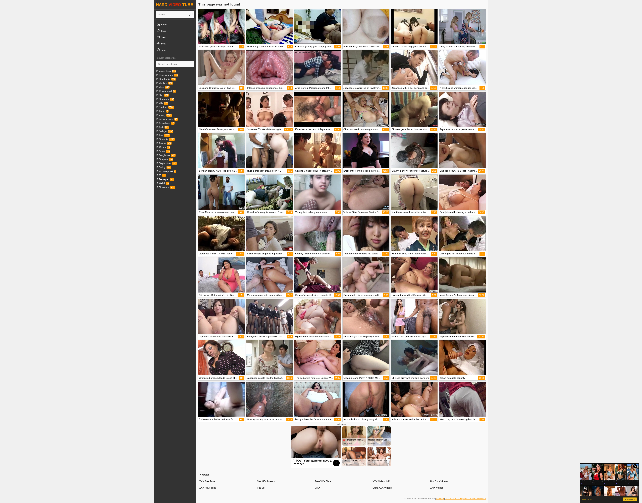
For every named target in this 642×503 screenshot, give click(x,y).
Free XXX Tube (323, 481)
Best (163, 43)
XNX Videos (437, 487)
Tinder (163, 111)
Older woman (168, 75)
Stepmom (166, 99)
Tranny (164, 143)
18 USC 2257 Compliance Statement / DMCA (465, 498)
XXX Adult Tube (207, 487)
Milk (163, 103)
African (164, 147)
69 (161, 175)
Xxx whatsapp (167, 119)
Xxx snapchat (167, 171)
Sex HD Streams (266, 481)
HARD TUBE (174, 4)
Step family (166, 79)
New (163, 37)
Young (165, 115)
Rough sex (166, 155)
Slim (163, 95)
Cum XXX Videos (382, 487)
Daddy (164, 167)
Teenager (166, 179)
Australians (166, 123)
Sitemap (440, 498)
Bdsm (164, 151)
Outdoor (166, 107)
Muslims (165, 83)
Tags (163, 31)
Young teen (167, 71)
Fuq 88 (260, 487)
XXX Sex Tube (207, 481)
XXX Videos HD (381, 481)
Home (163, 24)
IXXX (317, 487)
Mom (163, 87)
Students (166, 139)
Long (163, 50)
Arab (163, 127)
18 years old (167, 91)
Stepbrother (167, 163)
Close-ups (166, 187)
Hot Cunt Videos (439, 481)
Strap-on (165, 159)
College (165, 131)
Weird (163, 183)
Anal (163, 135)
